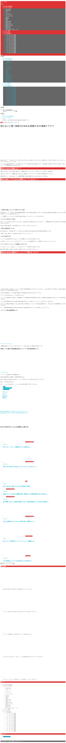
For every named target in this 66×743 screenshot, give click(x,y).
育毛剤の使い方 (6, 736)
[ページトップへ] (1, 738)
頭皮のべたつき (9, 25)
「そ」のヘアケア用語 (11, 43)
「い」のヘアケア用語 (11, 36)
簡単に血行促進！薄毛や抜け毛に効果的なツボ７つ (17, 589)
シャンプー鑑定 (6, 30)
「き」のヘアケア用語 (11, 40)
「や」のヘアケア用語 (11, 51)
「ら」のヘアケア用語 (11, 52)
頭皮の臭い (8, 26)
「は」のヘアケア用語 (11, 47)
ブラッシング (9, 14)
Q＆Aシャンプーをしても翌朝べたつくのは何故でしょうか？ (19, 679)
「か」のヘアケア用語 (11, 39)
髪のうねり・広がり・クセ (12, 29)
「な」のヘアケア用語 (11, 45)
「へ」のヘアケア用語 (11, 48)
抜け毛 (7, 17)
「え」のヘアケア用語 (11, 37)
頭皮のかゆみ (9, 24)
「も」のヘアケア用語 (11, 49)
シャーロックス (4, 372)
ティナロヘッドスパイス (6, 343)
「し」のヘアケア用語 (11, 41)
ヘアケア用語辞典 (7, 33)
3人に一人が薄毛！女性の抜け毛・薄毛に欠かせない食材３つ (19, 611)
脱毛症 (7, 18)
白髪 (7, 19)
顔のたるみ (8, 28)
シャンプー (8, 9)
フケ (7, 11)
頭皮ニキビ (8, 22)
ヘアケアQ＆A (6, 32)
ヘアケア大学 (4, 1)
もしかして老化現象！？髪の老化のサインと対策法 (17, 634)
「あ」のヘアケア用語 (11, 34)
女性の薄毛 (8, 10)
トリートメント (9, 15)
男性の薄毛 (8, 21)
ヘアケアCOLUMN (7, 7)
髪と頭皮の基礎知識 (7, 6)
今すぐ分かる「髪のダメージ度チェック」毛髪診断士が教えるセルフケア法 (23, 656)
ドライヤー (8, 13)
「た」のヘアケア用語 (11, 44)
